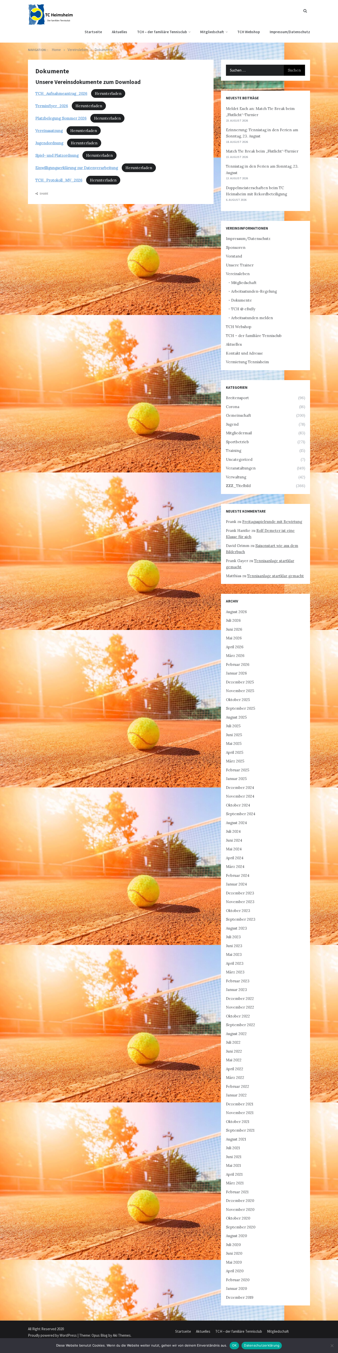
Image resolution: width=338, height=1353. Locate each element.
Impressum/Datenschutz (290, 31)
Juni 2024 (234, 840)
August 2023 (236, 928)
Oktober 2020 (238, 1218)
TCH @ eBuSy (243, 309)
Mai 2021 (233, 1165)
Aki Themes (122, 1335)
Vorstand (234, 256)
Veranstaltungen (241, 468)
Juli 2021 (233, 1147)
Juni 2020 (234, 1253)
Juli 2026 (233, 620)
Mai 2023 (234, 954)
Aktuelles (119, 31)
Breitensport (237, 397)
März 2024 (235, 866)
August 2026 (236, 611)
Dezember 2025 (240, 682)
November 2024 (240, 796)
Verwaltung (236, 477)
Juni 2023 (234, 945)
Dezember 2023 (240, 893)
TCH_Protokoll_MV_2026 (58, 180)
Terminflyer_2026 (51, 106)
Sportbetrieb (237, 442)
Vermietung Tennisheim (247, 362)
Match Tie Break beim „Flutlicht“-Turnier (262, 151)
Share (43, 193)
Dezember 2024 (240, 787)
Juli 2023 (233, 937)
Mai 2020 (234, 1262)
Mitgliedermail (239, 433)
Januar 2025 (236, 778)
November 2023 (240, 901)
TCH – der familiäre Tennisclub (162, 31)
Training (233, 450)
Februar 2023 (237, 981)
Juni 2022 (234, 1051)
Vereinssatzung (49, 130)
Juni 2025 (234, 734)
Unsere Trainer (240, 265)
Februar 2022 (237, 1086)
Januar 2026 (236, 673)
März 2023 (235, 972)
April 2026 (234, 647)
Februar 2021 (237, 1192)
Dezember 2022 (240, 998)
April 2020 (234, 1271)
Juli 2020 (233, 1244)
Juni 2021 (233, 1156)
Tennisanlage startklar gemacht (275, 575)
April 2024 (234, 858)
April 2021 (234, 1174)
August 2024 (236, 822)
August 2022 (236, 1033)
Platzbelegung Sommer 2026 (61, 118)
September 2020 (240, 1227)
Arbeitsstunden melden (252, 317)
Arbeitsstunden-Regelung (254, 291)
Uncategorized (239, 459)
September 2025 (240, 708)
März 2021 (234, 1183)
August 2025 (236, 717)
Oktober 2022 (238, 1016)
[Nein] (331, 1345)
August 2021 (236, 1139)
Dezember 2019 (239, 1297)
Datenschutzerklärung (261, 1345)
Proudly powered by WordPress (52, 1335)
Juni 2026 (234, 629)
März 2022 (235, 1077)
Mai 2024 (234, 849)
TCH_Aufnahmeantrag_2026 (61, 93)
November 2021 (239, 1112)
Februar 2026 (237, 664)
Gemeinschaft (238, 415)
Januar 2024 (236, 884)
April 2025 (234, 752)
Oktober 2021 (237, 1121)
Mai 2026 (234, 638)
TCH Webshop (248, 31)
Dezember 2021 (239, 1104)
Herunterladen (108, 93)
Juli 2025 (233, 726)
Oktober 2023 (238, 910)
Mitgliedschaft (212, 31)
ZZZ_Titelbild (238, 485)
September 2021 (240, 1130)
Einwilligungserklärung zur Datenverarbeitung (76, 167)
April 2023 (234, 963)
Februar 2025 (237, 770)
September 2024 (240, 813)
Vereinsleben (238, 273)
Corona (232, 406)
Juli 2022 (233, 1042)
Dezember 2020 (240, 1200)
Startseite (93, 31)
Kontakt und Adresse (244, 353)
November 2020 (240, 1209)
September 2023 (240, 919)
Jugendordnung (49, 143)
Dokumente (241, 300)
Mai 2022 (233, 1060)
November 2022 (240, 1007)
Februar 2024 (237, 875)
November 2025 (240, 690)
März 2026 (235, 655)
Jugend (232, 424)
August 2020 (236, 1235)
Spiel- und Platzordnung (57, 155)
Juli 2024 (233, 831)
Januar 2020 (236, 1288)
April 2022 (234, 1069)
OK (234, 1345)
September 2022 (240, 1024)
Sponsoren (235, 247)
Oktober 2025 (238, 699)
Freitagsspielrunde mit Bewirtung (272, 521)
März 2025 (235, 761)
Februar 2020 (237, 1279)
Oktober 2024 (238, 805)
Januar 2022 (236, 1095)
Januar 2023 (236, 989)
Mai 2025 (233, 743)
